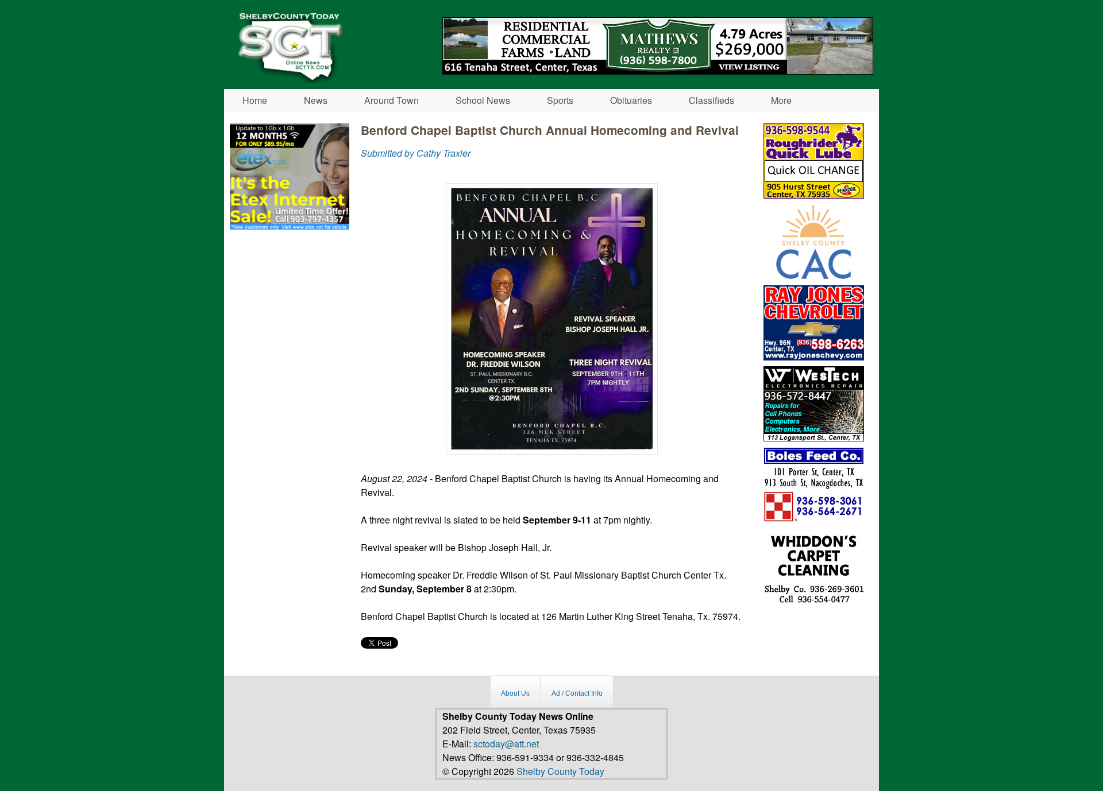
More (781, 100)
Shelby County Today (560, 771)
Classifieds (711, 100)
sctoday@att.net (506, 743)
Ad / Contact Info (577, 693)
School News (483, 100)
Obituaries (631, 100)
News (315, 100)
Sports (560, 100)
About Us (515, 693)
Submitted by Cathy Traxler (415, 153)
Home (254, 100)
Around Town (391, 100)
